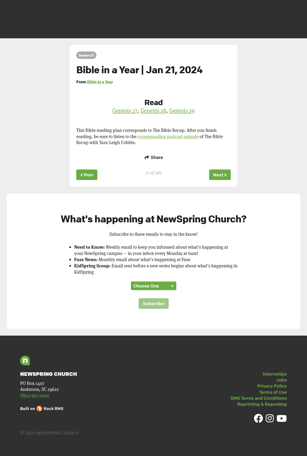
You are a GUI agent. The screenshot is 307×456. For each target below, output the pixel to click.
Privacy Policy (272, 385)
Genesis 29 (182, 110)
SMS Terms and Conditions (258, 398)
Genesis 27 (125, 110)
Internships (275, 374)
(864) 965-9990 (34, 395)
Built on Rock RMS (41, 408)
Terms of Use (273, 392)
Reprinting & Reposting (262, 404)
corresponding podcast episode (168, 136)
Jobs (281, 380)
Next (218, 174)
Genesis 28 (153, 110)
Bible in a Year (100, 81)
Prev (88, 174)
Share (156, 157)
